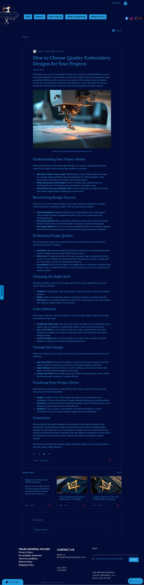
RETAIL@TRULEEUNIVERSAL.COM (71, 557)
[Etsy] (141, 18)
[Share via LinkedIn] (44, 454)
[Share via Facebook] (34, 454)
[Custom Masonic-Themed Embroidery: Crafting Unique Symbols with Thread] (72, 484)
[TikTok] (136, 18)
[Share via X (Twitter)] (39, 454)
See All (119, 472)
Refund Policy (25, 562)
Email (95, 548)
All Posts (25, 37)
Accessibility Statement (30, 555)
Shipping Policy (26, 565)
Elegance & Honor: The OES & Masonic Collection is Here (36, 481)
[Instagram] (131, 18)
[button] (125, 3)
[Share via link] (49, 454)
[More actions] (109, 51)
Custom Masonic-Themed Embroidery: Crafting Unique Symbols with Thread (72, 498)
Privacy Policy (26, 552)
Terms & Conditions (28, 558)
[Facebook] (127, 18)
